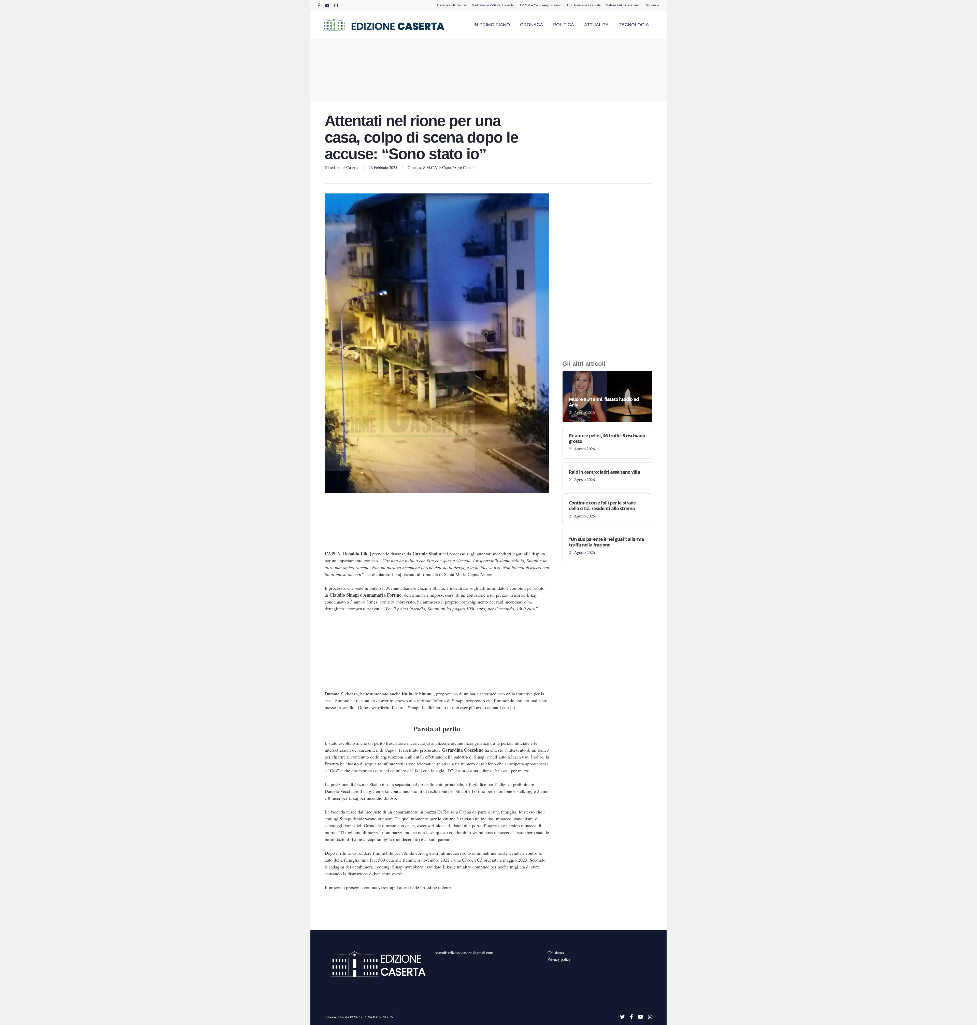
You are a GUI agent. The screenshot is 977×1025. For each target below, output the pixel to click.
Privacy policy (559, 959)
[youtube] (327, 5)
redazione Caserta (344, 167)
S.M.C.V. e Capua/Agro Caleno (449, 167)
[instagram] (336, 5)
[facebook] (319, 5)
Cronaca (414, 167)
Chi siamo (556, 952)
